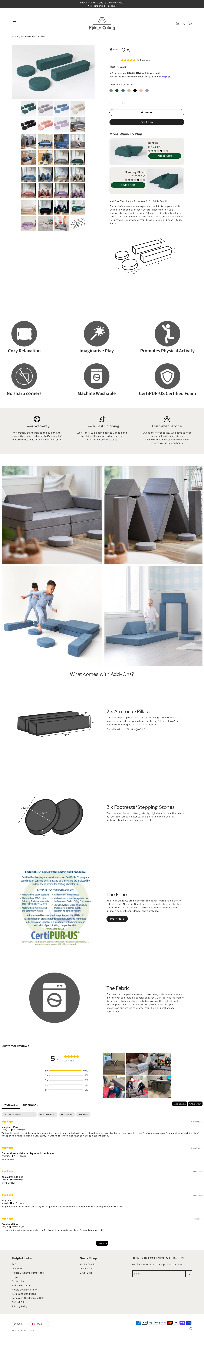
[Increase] (122, 103)
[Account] (177, 23)
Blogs (15, 1277)
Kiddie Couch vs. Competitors (28, 1272)
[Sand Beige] (158, 151)
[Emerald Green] (152, 151)
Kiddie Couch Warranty (24, 1289)
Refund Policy (19, 1302)
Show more (102, 1243)
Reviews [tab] (11, 1105)
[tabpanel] (102, 1180)
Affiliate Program (21, 1285)
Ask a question (180, 1104)
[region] (146, 167)
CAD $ (39, 1324)
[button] (183, 23)
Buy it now (147, 122)
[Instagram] (190, 1328)
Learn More (117, 918)
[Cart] (190, 23)
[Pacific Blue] (155, 151)
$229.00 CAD (138, 176)
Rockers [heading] (153, 143)
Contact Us (18, 1281)
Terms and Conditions (24, 1293)
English (18, 1324)
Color (121, 84)
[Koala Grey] (149, 151)
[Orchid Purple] (167, 151)
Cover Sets (86, 1272)
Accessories (28, 36)
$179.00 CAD (154, 147)
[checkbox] (83, 1114)
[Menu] (14, 23)
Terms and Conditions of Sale (28, 1298)
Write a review (195, 1104)
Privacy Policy (20, 1306)
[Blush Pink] (164, 151)
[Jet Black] (161, 151)
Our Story (17, 1268)
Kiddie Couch (87, 1264)
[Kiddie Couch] (102, 23)
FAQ (14, 1264)
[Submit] (188, 1273)
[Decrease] (111, 103)
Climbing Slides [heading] (135, 172)
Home (15, 36)
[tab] (30, 1105)
